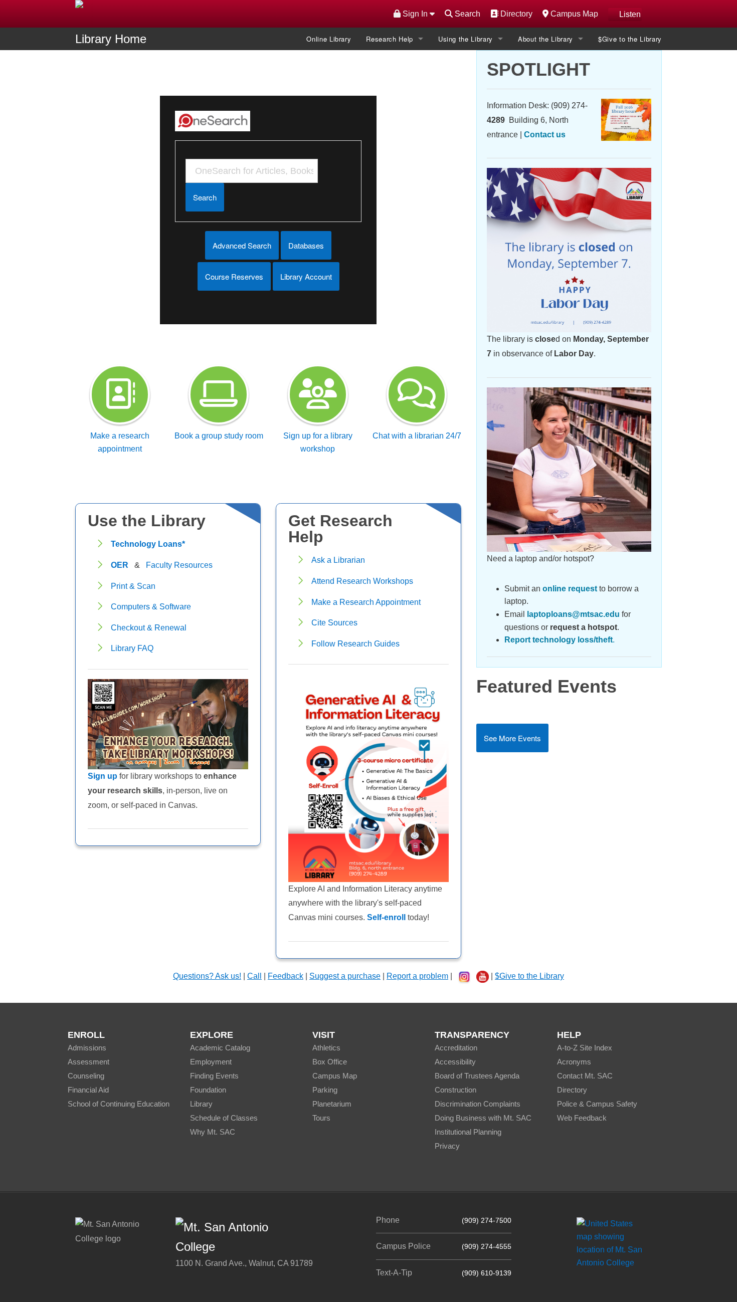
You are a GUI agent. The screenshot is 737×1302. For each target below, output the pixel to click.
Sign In (415, 14)
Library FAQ (132, 648)
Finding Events (214, 1075)
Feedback (285, 976)
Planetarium (331, 1104)
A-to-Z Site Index (584, 1047)
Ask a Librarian (338, 560)
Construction (455, 1090)
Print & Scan (133, 586)
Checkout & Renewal (149, 627)
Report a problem (417, 976)
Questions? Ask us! (207, 976)
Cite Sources (334, 622)
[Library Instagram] (464, 977)
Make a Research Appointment (366, 602)
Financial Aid (88, 1090)
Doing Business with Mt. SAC (483, 1118)
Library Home (110, 39)
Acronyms (574, 1061)
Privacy (447, 1146)
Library (201, 1104)
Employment (211, 1061)
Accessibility (455, 1061)
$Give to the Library (630, 39)
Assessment (88, 1061)
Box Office (329, 1061)
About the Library (545, 39)
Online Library (328, 39)
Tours (321, 1118)
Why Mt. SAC (212, 1132)
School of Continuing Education (118, 1104)
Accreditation (456, 1047)
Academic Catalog (220, 1047)
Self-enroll (386, 917)
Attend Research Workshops (362, 581)
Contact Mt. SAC (585, 1075)
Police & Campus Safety (597, 1104)
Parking (324, 1090)
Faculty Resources (179, 565)
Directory (515, 13)
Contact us (545, 134)
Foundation (208, 1090)
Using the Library (465, 39)
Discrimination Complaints (477, 1104)
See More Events (512, 738)
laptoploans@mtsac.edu (573, 614)
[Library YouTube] (482, 976)
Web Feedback (582, 1118)
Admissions (87, 1047)
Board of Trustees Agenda (477, 1075)
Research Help (389, 39)
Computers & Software (151, 606)
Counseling (86, 1075)
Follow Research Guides (355, 643)
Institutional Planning (468, 1132)
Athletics (326, 1047)
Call (254, 976)
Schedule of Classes (224, 1118)
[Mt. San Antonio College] (613, 1243)
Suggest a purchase (345, 976)
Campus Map (573, 13)
